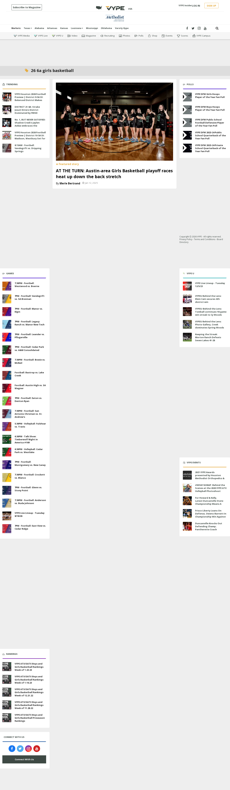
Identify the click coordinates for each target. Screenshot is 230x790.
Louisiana (76, 28)
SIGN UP (211, 5)
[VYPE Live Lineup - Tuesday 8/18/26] (6, 515)
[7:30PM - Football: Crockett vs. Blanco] (6, 477)
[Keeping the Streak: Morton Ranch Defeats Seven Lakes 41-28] (187, 337)
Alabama (39, 28)
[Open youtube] (205, 28)
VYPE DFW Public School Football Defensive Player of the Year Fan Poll (209, 122)
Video (74, 35)
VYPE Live (43, 35)
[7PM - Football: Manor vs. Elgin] (6, 311)
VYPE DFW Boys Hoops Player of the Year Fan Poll (210, 108)
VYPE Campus (203, 35)
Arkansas (52, 28)
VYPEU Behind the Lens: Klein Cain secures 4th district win (208, 298)
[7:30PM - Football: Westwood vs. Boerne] (6, 286)
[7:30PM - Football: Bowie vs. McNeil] (6, 362)
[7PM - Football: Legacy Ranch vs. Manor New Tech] (6, 324)
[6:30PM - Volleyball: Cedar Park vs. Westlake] (6, 452)
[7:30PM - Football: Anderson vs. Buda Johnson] (6, 503)
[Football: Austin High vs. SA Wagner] (6, 388)
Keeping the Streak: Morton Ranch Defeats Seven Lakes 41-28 (208, 337)
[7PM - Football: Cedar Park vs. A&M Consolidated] (6, 350)
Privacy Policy (185, 239)
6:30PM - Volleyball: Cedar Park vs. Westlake (29, 451)
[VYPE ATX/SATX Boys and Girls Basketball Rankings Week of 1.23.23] (6, 666)
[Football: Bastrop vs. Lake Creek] (6, 375)
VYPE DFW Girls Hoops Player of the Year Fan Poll (210, 96)
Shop (154, 35)
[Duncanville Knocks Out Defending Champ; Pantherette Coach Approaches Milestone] (187, 526)
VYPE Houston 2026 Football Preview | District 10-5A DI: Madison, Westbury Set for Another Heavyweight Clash (30, 137)
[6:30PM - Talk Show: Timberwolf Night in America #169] (6, 439)
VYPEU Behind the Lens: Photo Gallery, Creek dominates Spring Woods (209, 324)
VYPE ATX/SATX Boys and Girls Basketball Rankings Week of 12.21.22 (29, 692)
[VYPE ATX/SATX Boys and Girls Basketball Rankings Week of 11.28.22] (6, 705)
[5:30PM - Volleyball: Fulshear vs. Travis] (6, 426)
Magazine (91, 35)
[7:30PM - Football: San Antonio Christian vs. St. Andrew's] (6, 413)
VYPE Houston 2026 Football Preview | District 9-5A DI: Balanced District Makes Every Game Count (30, 99)
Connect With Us (24, 759)
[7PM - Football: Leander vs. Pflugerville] (6, 337)
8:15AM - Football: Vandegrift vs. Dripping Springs (28, 148)
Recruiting (109, 35)
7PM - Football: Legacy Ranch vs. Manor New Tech (29, 323)
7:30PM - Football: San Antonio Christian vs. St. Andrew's (28, 413)
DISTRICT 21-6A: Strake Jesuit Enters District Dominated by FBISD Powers (27, 111)
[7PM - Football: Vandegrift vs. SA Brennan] (6, 298)
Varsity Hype (122, 28)
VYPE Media (24, 35)
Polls (141, 35)
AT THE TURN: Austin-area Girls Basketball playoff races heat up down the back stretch (114, 173)
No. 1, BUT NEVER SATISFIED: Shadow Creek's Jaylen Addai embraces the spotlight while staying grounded (30, 125)
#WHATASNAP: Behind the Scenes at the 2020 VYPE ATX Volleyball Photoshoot (211, 488)
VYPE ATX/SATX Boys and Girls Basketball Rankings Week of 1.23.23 (29, 666)
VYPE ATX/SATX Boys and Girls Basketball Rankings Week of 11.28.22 (29, 705)
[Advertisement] (115, 50)
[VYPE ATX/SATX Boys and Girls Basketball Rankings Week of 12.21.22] (6, 692)
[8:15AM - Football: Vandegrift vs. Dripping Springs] (6, 148)
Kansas (64, 28)
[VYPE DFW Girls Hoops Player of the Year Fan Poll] (187, 97)
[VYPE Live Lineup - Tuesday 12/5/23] (187, 286)
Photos (126, 35)
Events (169, 35)
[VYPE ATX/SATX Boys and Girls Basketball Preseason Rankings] (6, 717)
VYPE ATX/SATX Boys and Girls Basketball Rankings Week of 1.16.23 (29, 679)
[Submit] (217, 28)
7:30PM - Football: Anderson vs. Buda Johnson (30, 502)
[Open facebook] (187, 28)
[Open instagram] (199, 28)
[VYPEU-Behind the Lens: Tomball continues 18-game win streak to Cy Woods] (187, 311)
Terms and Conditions (204, 239)
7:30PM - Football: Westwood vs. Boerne (27, 285)
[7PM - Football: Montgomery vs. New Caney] (6, 464)
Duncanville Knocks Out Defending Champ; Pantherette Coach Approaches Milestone (208, 528)
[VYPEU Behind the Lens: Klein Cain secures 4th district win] (187, 298)
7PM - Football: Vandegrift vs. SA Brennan (29, 297)
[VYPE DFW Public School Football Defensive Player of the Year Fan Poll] (187, 122)
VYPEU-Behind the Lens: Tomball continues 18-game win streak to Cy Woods (210, 311)
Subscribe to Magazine (27, 7)
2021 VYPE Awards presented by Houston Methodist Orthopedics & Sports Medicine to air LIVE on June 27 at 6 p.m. (210, 478)
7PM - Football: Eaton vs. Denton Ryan (28, 400)
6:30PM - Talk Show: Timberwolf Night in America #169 (26, 439)
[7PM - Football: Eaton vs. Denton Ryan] (6, 401)
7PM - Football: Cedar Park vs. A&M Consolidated (29, 348)
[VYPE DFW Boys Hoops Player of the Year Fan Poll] (187, 109)
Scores (184, 35)
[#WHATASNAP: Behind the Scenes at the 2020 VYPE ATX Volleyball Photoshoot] (187, 487)
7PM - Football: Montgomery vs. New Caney (30, 463)
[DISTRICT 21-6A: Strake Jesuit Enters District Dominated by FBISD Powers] (6, 109)
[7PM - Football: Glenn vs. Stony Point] (6, 490)
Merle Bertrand (70, 183)
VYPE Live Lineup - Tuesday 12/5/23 (210, 285)
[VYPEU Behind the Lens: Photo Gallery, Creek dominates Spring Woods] (187, 324)
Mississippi (92, 28)
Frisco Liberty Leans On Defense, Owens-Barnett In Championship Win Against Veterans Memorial (210, 515)
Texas (27, 28)
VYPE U (59, 35)
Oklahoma (106, 28)
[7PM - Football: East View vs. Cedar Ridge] (6, 528)
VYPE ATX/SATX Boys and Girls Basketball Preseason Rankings (30, 717)
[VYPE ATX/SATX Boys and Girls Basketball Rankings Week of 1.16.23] (6, 679)
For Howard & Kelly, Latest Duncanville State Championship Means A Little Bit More (209, 502)
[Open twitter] (193, 28)
